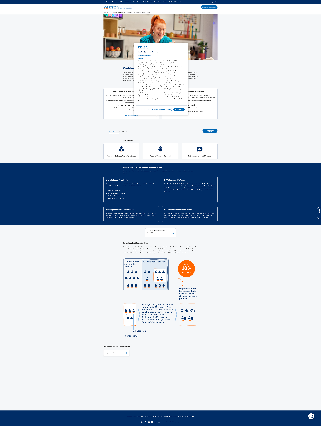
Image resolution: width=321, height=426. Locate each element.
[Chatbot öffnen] (311, 416)
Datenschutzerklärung (144, 55)
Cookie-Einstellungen (144, 109)
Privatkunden (107, 2)
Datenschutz (137, 416)
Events (170, 2)
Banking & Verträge (147, 2)
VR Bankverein (177, 2)
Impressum (129, 416)
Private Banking (137, 2)
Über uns (165, 2)
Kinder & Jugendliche (117, 2)
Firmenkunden (128, 2)
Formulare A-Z (190, 416)
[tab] (106, 12)
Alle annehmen (179, 109)
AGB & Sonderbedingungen (170, 416)
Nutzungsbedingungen (146, 416)
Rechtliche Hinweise (158, 416)
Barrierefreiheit (182, 416)
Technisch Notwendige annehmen (162, 109)
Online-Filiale (157, 2)
